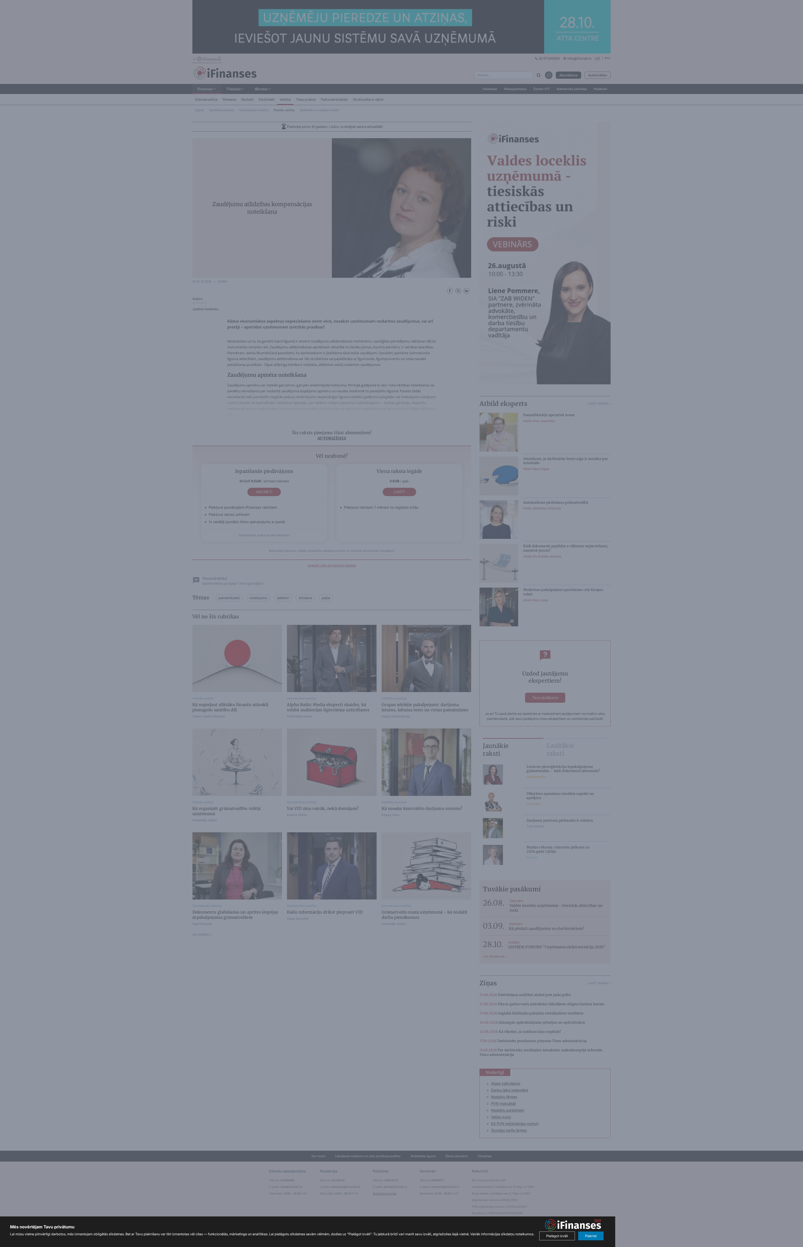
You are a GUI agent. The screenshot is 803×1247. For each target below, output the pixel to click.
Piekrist (591, 1236)
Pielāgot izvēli (557, 1236)
